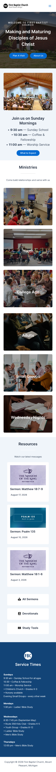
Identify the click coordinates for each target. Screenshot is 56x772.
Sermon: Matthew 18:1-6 (26, 574)
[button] (18, 56)
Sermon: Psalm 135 (22, 531)
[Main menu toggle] (50, 6)
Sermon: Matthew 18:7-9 (26, 489)
